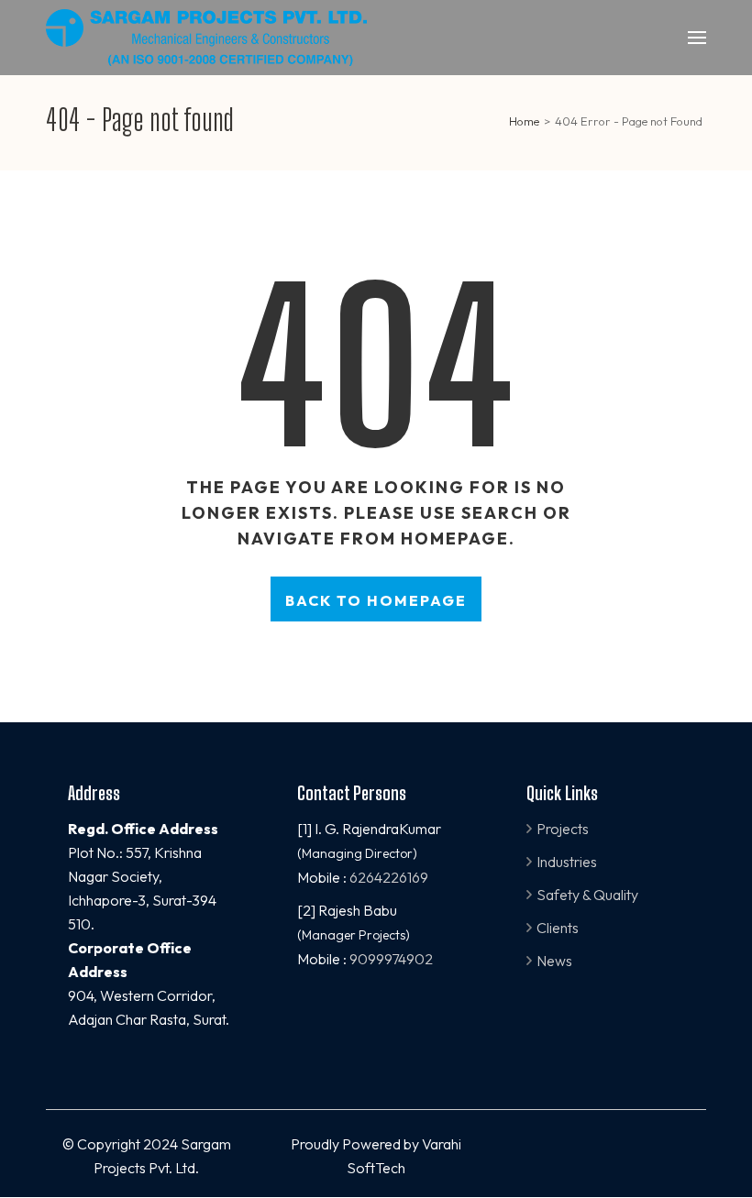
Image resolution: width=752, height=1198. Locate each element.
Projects (562, 828)
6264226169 (388, 877)
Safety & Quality (587, 894)
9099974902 (391, 959)
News (554, 960)
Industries (566, 861)
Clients (557, 927)
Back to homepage (376, 600)
